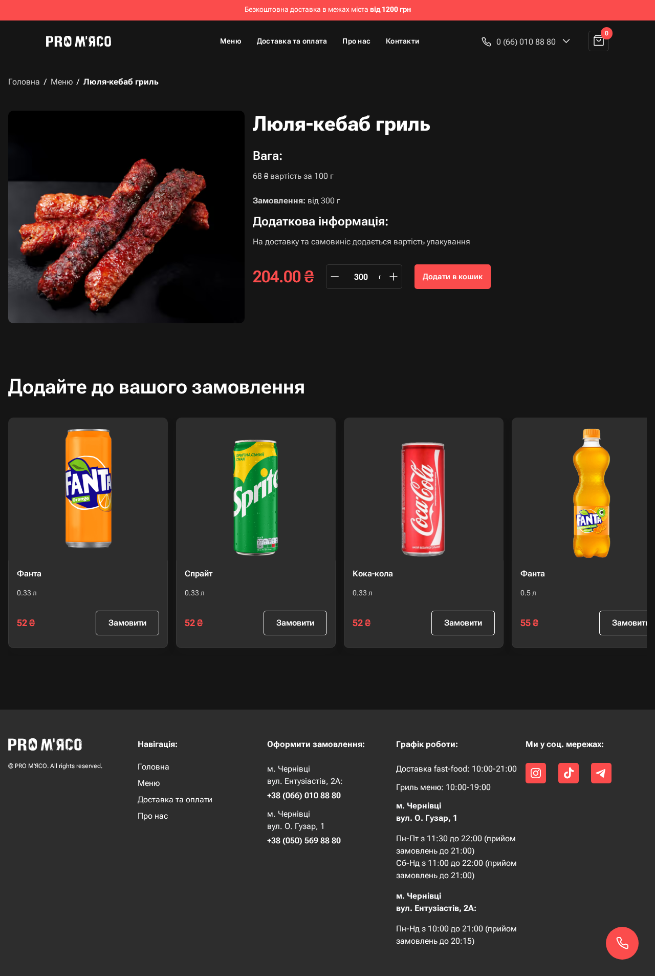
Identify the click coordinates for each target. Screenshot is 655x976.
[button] (526, 42)
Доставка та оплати (175, 800)
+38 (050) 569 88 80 (304, 841)
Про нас (356, 41)
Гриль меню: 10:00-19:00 (443, 787)
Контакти (402, 41)
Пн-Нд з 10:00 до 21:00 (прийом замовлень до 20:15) (456, 935)
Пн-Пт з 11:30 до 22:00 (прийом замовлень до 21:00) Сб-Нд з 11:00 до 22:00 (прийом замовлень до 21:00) (456, 857)
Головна (24, 82)
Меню (231, 41)
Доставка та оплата (292, 41)
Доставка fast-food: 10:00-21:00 (456, 769)
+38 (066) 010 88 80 (304, 796)
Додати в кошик (453, 276)
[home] (83, 41)
